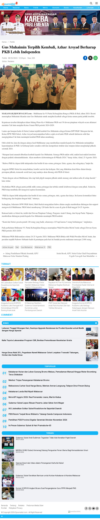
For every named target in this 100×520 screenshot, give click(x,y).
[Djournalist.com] (10, 5)
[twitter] (90, 58)
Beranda (4, 505)
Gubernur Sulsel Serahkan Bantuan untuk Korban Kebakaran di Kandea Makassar (48, 475)
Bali (17, 247)
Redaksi (11, 61)
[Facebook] (86, 508)
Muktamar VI (40, 247)
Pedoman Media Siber (35, 505)
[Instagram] (97, 508)
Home (5, 8)
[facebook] (85, 58)
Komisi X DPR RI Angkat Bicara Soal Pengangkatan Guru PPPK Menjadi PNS (46, 488)
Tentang (13, 505)
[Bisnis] (96, 323)
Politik (35, 8)
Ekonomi (55, 8)
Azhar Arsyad (8, 247)
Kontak (4, 508)
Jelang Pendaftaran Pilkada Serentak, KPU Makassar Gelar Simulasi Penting (20, 254)
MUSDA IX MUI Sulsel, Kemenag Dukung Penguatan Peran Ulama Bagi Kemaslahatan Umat (52, 450)
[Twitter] (89, 508)
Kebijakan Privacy (15, 508)
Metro (45, 8)
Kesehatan (77, 8)
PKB (49, 247)
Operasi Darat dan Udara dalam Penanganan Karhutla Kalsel (40, 463)
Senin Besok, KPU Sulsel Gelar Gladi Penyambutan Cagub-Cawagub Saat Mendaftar (77, 254)
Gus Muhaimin (26, 247)
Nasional (16, 8)
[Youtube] (93, 508)
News (26, 8)
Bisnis (66, 8)
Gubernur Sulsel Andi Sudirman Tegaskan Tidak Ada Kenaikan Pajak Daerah (46, 438)
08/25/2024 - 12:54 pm (17, 58)
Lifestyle (90, 8)
